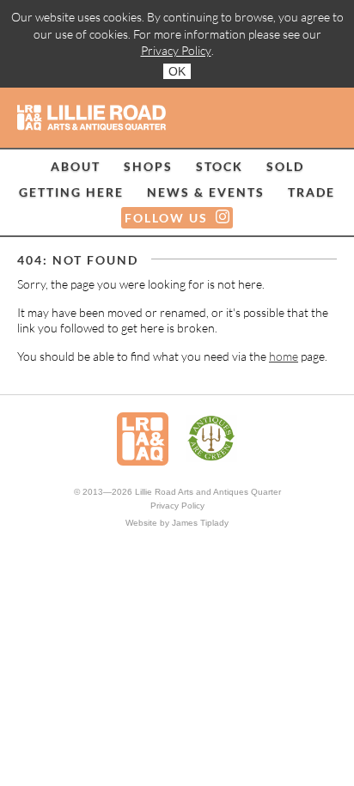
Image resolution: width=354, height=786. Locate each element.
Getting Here (71, 192)
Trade (311, 192)
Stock (219, 166)
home (283, 356)
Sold (285, 166)
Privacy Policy (176, 50)
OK (177, 71)
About (76, 166)
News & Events (206, 192)
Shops (148, 166)
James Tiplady (200, 522)
